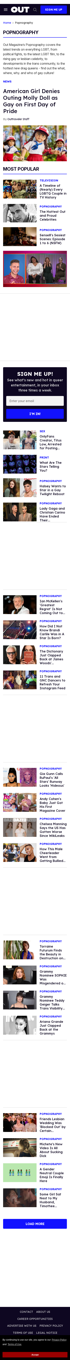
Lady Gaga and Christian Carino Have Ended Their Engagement (52, 516)
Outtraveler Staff (18, 119)
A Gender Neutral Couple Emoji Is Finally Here (52, 1175)
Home (7, 22)
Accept (35, 1355)
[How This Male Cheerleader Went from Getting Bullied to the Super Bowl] (20, 852)
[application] (35, 269)
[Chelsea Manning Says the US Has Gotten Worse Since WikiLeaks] (20, 827)
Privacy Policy (59, 1339)
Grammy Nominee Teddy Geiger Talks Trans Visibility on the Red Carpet (52, 1006)
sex (42, 431)
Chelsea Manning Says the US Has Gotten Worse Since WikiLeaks (53, 830)
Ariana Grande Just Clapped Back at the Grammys (51, 1027)
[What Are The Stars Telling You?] (20, 464)
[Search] (35, 9)
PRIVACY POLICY (51, 1325)
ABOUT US (43, 1312)
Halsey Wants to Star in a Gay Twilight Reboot (53, 490)
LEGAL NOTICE (46, 1333)
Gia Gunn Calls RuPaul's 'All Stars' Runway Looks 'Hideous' (52, 779)
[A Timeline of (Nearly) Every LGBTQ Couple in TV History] (20, 189)
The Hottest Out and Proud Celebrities (53, 215)
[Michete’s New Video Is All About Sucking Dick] (20, 1147)
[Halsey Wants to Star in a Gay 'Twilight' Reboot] (20, 487)
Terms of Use (14, 1344)
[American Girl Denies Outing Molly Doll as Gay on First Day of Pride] (35, 143)
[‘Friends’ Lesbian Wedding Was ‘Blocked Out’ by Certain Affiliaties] (20, 1122)
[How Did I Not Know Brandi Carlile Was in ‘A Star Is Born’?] (20, 630)
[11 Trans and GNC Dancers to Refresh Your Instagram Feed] (20, 680)
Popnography (51, 206)
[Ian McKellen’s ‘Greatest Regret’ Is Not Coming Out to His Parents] (20, 604)
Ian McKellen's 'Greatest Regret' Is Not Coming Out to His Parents (51, 609)
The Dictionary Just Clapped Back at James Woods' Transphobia (51, 659)
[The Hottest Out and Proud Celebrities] (20, 213)
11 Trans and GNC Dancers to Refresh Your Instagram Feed (52, 682)
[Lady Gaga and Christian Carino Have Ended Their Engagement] (20, 512)
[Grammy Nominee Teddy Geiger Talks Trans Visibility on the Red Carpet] (20, 1000)
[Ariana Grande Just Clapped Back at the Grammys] (20, 1025)
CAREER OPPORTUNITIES (35, 1319)
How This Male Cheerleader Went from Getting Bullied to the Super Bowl (51, 859)
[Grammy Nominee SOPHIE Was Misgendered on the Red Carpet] (20, 975)
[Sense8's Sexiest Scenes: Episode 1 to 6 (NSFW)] (20, 236)
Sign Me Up (53, 9)
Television (49, 180)
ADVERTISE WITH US (21, 1325)
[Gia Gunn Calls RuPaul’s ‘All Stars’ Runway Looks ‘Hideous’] (20, 777)
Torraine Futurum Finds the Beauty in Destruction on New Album (51, 954)
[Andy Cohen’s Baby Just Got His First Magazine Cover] (20, 802)
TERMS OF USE (23, 1333)
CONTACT (26, 1312)
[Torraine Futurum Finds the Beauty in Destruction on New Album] (20, 950)
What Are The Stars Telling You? (51, 466)
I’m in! (35, 414)
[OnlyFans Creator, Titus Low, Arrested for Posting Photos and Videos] (20, 440)
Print (44, 457)
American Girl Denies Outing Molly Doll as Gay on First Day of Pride (31, 101)
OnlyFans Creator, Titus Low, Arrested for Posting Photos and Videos (50, 446)
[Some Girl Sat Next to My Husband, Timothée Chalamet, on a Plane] (20, 1198)
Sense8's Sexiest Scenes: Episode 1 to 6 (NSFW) (53, 239)
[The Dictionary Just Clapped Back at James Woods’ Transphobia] (20, 655)
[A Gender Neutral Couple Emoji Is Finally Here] (20, 1172)
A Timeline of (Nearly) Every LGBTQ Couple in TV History (53, 191)
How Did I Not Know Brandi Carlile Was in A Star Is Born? (52, 632)
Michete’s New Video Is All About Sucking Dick (51, 1150)
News (7, 81)
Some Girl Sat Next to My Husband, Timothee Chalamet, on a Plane (52, 1204)
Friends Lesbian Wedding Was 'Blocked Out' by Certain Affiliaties (53, 1127)
